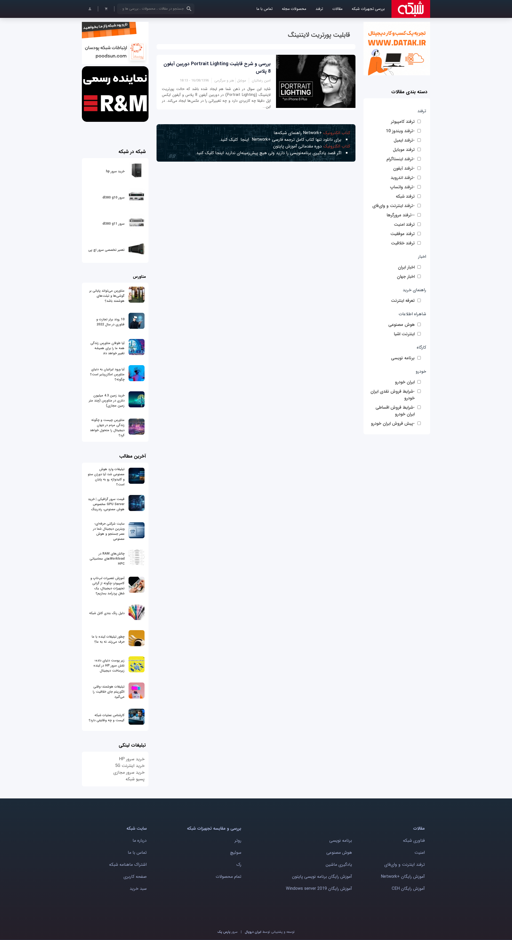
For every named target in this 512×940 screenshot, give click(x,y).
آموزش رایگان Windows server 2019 (319, 888)
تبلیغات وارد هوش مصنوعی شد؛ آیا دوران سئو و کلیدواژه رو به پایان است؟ (106, 477)
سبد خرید (138, 888)
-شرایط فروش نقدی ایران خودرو (392, 394)
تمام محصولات (228, 876)
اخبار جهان (406, 276)
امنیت (419, 852)
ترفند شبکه (405, 196)
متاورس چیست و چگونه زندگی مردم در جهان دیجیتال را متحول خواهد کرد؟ (107, 428)
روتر (238, 840)
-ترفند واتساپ (402, 187)
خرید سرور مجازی (129, 772)
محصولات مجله (294, 9)
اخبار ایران (406, 267)
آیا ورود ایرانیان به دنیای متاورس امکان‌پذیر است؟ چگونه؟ (107, 374)
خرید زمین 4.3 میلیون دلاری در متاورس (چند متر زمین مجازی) (107, 400)
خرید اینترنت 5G (130, 765)
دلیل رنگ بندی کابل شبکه (107, 613)
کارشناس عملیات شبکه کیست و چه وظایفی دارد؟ (107, 718)
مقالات (337, 9)
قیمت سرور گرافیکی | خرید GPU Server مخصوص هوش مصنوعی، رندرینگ (106, 504)
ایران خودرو (405, 382)
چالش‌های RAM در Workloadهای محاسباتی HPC (107, 558)
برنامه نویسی (403, 358)
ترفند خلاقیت (403, 243)
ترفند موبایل (404, 149)
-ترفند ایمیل (404, 140)
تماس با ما (264, 9)
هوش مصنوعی (401, 324)
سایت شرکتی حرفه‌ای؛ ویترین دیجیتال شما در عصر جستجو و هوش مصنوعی (109, 531)
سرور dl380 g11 (113, 223)
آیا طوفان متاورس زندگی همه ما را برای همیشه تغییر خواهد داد (107, 348)
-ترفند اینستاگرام (400, 159)
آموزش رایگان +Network (403, 876)
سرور (227, 931)
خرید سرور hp (115, 171)
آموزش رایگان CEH (408, 888)
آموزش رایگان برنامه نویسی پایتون (322, 876)
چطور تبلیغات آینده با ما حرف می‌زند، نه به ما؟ (108, 639)
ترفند (319, 9)
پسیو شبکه (135, 779)
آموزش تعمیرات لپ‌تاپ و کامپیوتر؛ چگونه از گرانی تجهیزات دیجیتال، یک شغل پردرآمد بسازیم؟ (107, 586)
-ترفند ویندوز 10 (400, 131)
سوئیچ (235, 852)
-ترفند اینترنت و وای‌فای (393, 205)
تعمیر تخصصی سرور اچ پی (106, 249)
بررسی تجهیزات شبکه (368, 9)
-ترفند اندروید (403, 177)
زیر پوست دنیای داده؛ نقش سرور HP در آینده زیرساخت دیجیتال (109, 665)
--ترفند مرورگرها (401, 215)
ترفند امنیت (404, 224)
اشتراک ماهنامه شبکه (128, 864)
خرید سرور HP (132, 759)
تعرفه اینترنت (403, 300)
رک (238, 864)
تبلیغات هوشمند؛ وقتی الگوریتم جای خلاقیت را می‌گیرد (109, 691)
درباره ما (140, 840)
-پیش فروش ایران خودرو (393, 423)
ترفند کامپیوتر (403, 121)
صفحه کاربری (135, 876)
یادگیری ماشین (339, 864)
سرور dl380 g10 (113, 197)
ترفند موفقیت (402, 234)
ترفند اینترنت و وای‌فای (404, 864)
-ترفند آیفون (404, 168)
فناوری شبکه (414, 840)
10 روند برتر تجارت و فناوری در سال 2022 (110, 322)
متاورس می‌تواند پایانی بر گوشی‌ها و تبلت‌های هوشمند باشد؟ (107, 295)
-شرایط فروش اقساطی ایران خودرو (395, 411)
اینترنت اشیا (404, 334)
